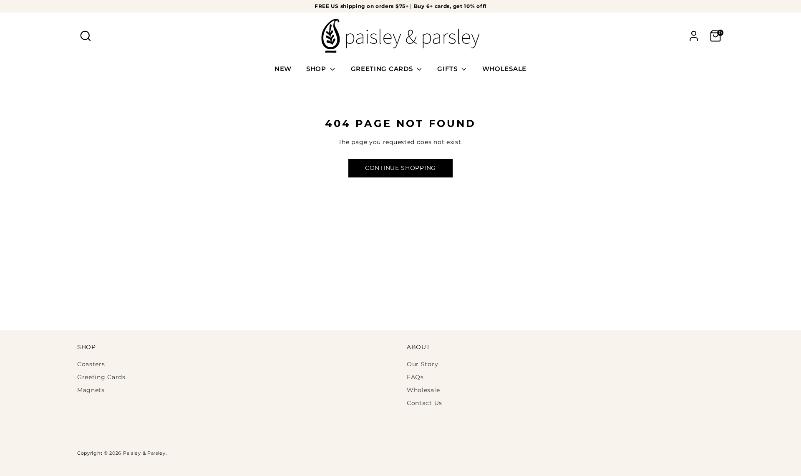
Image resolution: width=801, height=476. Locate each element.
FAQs (415, 377)
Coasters (91, 364)
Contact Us (424, 403)
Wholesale (423, 390)
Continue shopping (400, 168)
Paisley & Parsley (144, 453)
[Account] (693, 36)
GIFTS (448, 69)
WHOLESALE (504, 69)
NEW (283, 69)
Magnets (91, 390)
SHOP (317, 69)
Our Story (422, 364)
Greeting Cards (101, 377)
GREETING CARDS (383, 69)
